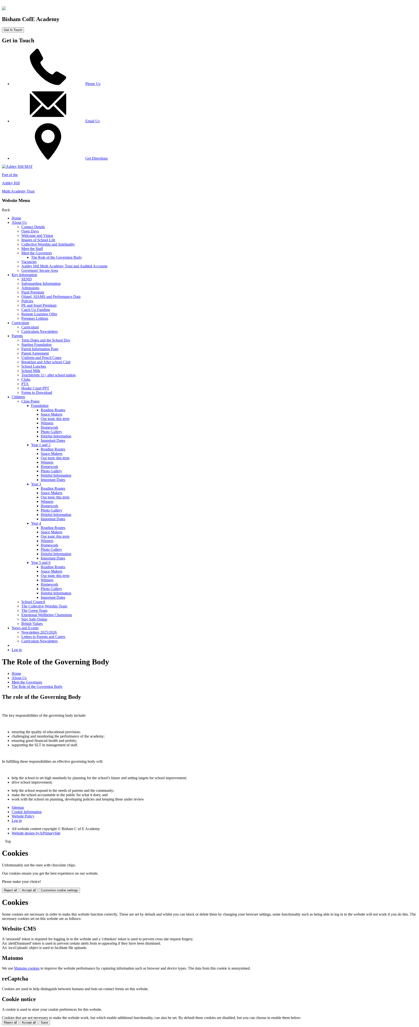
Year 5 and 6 (40, 562)
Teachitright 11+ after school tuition (48, 375)
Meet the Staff (32, 249)
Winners (47, 423)
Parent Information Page (39, 349)
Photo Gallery (51, 432)
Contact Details (33, 227)
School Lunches (33, 366)
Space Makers (51, 414)
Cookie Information (27, 812)
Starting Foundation (36, 344)
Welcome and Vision (37, 235)
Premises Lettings (34, 318)
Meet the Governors (36, 253)
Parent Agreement (35, 353)
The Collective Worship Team (44, 606)
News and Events (25, 628)
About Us (19, 222)
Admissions (30, 288)
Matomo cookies (27, 968)
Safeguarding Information (41, 283)
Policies (27, 301)
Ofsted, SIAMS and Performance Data (51, 297)
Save (44, 1022)
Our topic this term (55, 419)
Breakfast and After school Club (46, 362)
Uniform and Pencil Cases (41, 358)
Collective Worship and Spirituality (48, 244)
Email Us (92, 121)
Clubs (25, 379)
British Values (32, 624)
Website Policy (23, 816)
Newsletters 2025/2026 (39, 632)
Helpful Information (56, 436)
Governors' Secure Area (39, 270)
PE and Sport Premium (38, 305)
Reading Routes (53, 410)
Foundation (39, 406)
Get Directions (96, 158)
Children (18, 397)
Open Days (30, 231)
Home (16, 218)
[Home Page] (4, 9)
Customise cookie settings (59, 890)
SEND (26, 279)
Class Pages (30, 401)
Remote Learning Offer (39, 314)
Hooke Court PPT (35, 388)
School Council (33, 602)
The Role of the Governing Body (56, 257)
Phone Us (92, 84)
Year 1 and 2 (40, 445)
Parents (17, 336)
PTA (25, 384)
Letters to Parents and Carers (43, 637)
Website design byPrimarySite (36, 833)
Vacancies (29, 262)
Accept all (29, 890)
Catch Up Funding (35, 310)
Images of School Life (38, 240)
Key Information (24, 275)
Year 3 (36, 484)
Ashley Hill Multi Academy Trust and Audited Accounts (64, 266)
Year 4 (36, 523)
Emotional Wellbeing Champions (46, 615)
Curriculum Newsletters (39, 331)
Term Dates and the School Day (45, 340)
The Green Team (34, 610)
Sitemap (18, 807)
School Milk (30, 371)
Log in (17, 650)
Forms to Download (36, 392)
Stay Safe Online (34, 619)
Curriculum (20, 323)
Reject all (10, 890)
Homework (49, 427)
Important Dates (53, 440)
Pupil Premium (32, 292)
